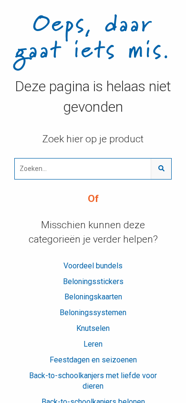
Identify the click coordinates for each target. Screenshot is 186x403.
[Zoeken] (161, 169)
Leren (93, 344)
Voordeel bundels (93, 265)
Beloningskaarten (93, 296)
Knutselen (93, 328)
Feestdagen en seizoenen (93, 359)
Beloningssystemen (93, 312)
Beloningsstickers (93, 281)
